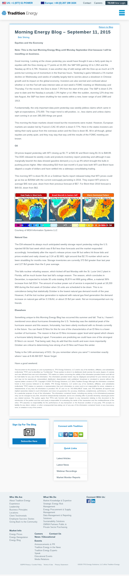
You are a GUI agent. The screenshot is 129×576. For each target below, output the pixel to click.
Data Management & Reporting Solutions (57, 516)
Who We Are (15, 497)
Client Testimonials (18, 515)
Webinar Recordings (67, 471)
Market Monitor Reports (68, 477)
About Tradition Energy (19, 500)
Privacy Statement (61, 564)
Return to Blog (106, 27)
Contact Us (55, 533)
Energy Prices (15, 534)
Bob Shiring (23, 37)
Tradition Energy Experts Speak (46, 551)
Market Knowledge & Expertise (57, 500)
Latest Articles (63, 458)
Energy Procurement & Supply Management (57, 511)
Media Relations (42, 559)
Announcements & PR (45, 544)
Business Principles (18, 510)
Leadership (14, 507)
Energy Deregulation (18, 537)
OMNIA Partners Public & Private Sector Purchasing (55, 525)
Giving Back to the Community (23, 522)
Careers (98, 3)
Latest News (63, 465)
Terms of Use (48, 564)
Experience (14, 504)
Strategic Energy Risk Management (53, 505)
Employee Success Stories (21, 519)
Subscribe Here (29, 441)
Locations (13, 512)
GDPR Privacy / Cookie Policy (31, 564)
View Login (116, 3)
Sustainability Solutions (54, 521)
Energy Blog (15, 540)
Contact (87, 3)
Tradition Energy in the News (48, 547)
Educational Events (43, 556)
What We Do (49, 497)
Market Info (15, 530)
